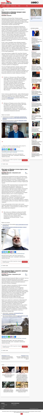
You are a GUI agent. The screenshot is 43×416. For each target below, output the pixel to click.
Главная (3, 9)
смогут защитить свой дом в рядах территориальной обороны (15, 316)
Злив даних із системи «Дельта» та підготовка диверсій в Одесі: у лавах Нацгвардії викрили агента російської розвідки (37, 68)
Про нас (3, 5)
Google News (38, 2)
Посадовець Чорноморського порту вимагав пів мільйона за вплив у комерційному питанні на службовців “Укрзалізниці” (36, 55)
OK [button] (21, 413)
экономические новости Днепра (9, 152)
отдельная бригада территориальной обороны (13, 313)
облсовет (19, 338)
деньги (15, 253)
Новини (7, 5)
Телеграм (36, 2)
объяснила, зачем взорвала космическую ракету (15, 121)
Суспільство (13, 5)
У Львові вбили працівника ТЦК (36, 19)
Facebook (34, 2)
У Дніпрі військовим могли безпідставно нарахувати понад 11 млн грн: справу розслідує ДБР (37, 81)
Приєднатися (25, 160)
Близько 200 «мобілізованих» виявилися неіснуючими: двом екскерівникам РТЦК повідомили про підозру (37, 142)
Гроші (19, 5)
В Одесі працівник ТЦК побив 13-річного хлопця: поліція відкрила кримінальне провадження (37, 93)
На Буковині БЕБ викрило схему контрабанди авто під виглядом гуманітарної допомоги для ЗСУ (37, 105)
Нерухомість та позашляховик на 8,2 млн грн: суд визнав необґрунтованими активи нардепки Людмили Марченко (37, 41)
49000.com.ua (10, 97)
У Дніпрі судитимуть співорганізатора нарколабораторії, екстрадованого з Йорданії (37, 130)
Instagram (32, 2)
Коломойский (21, 253)
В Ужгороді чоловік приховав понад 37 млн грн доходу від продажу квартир (37, 155)
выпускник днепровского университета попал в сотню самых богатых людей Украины (15, 118)
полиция (24, 338)
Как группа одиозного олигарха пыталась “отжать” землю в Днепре (15, 227)
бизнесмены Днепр (18, 151)
